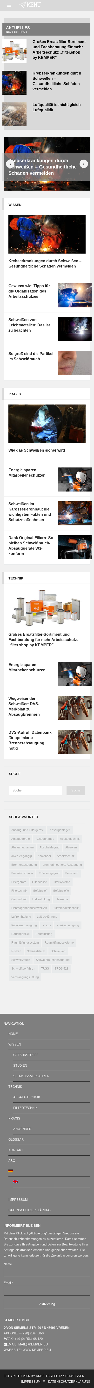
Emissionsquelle (22, 873)
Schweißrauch (20, 960)
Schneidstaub (36, 951)
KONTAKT (15, 1150)
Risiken (16, 951)
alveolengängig (21, 856)
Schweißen (58, 951)
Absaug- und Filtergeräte (27, 830)
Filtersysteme (61, 882)
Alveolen (71, 847)
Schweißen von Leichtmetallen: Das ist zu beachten (29, 325)
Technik (15, 578)
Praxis (14, 394)
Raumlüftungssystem (25, 942)
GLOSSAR (16, 1139)
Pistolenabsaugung (24, 925)
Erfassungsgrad (49, 873)
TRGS (45, 968)
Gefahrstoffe (61, 890)
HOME (13, 1034)
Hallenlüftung (41, 899)
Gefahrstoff (40, 890)
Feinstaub (71, 873)
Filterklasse (39, 882)
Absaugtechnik (70, 838)
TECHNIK (15, 1087)
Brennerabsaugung (24, 864)
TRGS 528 (61, 968)
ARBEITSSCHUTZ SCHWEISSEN (60, 1376)
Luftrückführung (47, 916)
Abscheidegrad (50, 847)
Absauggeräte (20, 838)
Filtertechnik (19, 890)
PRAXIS (14, 1118)
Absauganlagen (60, 830)
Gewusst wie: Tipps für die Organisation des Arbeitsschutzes (29, 291)
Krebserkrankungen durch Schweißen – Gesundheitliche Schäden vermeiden (42, 167)
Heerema (62, 899)
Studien (20, 1065)
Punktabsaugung (68, 925)
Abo (11, 1161)
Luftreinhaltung (21, 916)
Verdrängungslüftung (25, 977)
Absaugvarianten (22, 847)
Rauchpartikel (20, 934)
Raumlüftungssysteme (59, 942)
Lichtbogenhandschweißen (29, 908)
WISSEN (14, 1044)
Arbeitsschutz (65, 856)
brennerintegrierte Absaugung (62, 864)
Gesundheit (19, 899)
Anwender (44, 856)
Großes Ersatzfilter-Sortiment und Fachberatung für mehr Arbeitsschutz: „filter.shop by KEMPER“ (43, 639)
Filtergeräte (18, 882)
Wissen (14, 205)
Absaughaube (45, 838)
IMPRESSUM (18, 1199)
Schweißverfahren (23, 968)
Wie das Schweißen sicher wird (36, 450)
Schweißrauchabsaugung (53, 960)
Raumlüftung (43, 934)
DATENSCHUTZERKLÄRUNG (29, 1210)
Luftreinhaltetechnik (66, 908)
